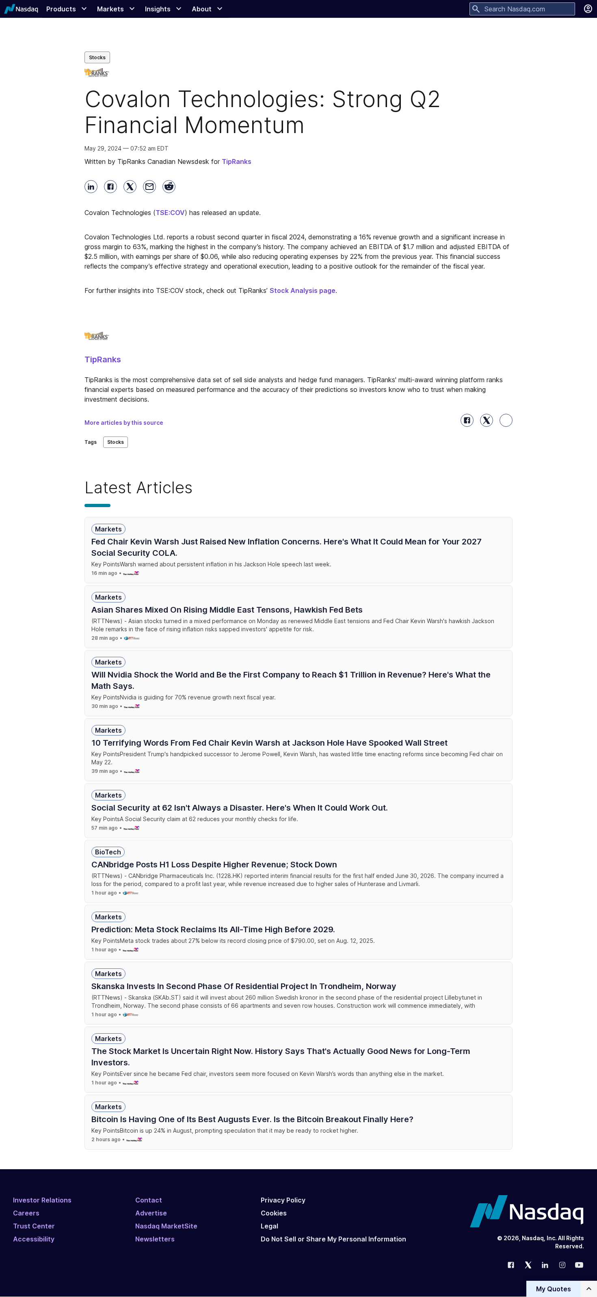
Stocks (97, 57)
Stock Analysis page (302, 290)
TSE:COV (170, 213)
